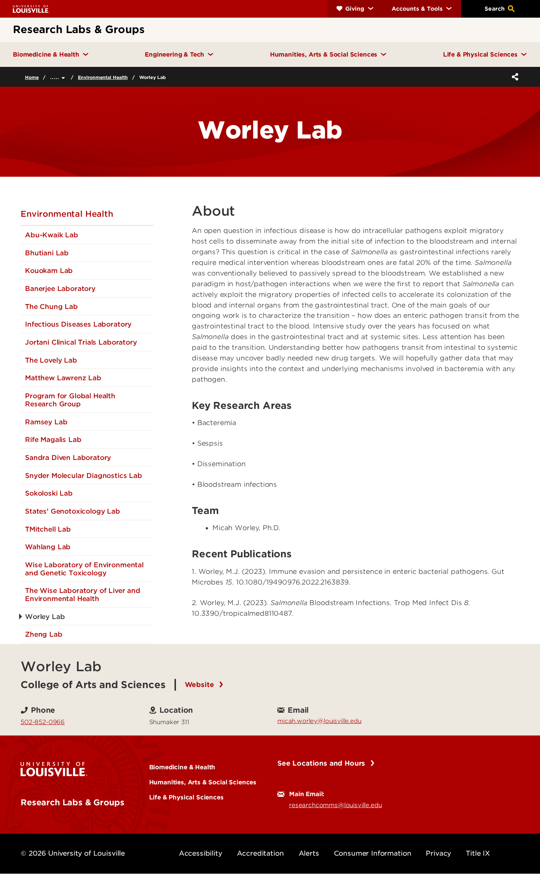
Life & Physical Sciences (186, 797)
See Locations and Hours (322, 763)
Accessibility (200, 853)
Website (200, 684)
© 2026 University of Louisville (73, 853)
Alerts (309, 853)
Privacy (438, 853)
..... (55, 76)
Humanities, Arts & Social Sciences (203, 782)
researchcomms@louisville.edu (335, 805)
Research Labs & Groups (72, 802)
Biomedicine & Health (182, 767)
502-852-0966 (43, 722)
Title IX (478, 853)
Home (32, 77)
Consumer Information (372, 853)
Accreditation (260, 853)
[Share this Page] (513, 76)
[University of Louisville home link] (31, 8)
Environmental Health (103, 77)
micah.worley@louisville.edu (319, 720)
